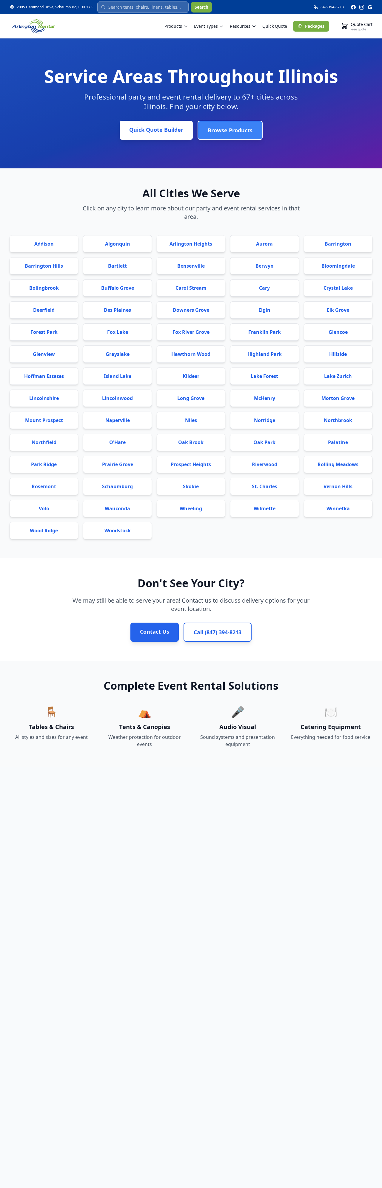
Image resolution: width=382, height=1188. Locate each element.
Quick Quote (274, 26)
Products (173, 26)
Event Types (206, 26)
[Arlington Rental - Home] (33, 26)
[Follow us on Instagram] (361, 7)
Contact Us (154, 631)
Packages (314, 26)
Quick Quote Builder (156, 129)
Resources (240, 26)
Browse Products (230, 130)
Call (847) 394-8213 (217, 632)
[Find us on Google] (370, 7)
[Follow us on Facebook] (353, 7)
